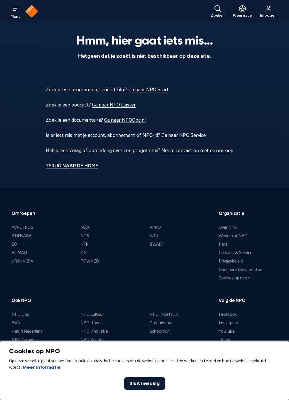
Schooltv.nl (160, 331)
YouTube (227, 331)
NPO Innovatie (94, 331)
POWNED (89, 261)
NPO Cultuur (92, 314)
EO (14, 244)
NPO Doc (20, 314)
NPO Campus (24, 339)
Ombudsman (162, 323)
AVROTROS (22, 227)
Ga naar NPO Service (183, 135)
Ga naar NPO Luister (114, 104)
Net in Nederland (27, 331)
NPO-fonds (91, 323)
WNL (154, 236)
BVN (16, 323)
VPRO (155, 227)
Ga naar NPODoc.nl (125, 120)
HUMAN (19, 252)
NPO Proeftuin (164, 314)
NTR (84, 244)
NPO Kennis (91, 339)
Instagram (228, 323)
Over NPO (228, 227)
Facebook (228, 314)
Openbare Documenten (240, 269)
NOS (84, 236)
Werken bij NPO (233, 236)
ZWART (157, 244)
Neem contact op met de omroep (197, 150)
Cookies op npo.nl (235, 278)
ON (83, 252)
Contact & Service (235, 252)
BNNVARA (22, 236)
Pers (223, 244)
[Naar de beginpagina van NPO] (31, 11)
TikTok (224, 339)
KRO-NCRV (22, 261)
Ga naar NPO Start (148, 89)
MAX (84, 227)
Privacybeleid (231, 261)
